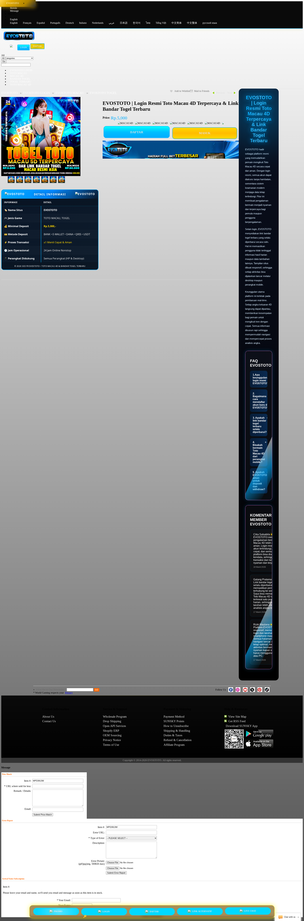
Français (27, 23)
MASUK (205, 133)
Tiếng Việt (161, 23)
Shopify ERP (111, 730)
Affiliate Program (174, 744)
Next (229, 92)
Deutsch (70, 23)
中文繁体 (192, 23)
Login (23, 47)
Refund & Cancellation (178, 740)
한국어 (136, 23)
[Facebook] (230, 689)
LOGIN (106, 911)
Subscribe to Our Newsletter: (50, 689)
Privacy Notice (112, 740)
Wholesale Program (115, 716)
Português (55, 23)
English (14, 23)
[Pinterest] (259, 689)
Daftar (37, 47)
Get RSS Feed (237, 721)
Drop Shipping (112, 721)
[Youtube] (245, 689)
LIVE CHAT (250, 911)
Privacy (69, 692)
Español (41, 23)
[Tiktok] (267, 689)
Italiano (83, 23)
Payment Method (174, 716)
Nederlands (97, 23)
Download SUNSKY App (242, 726)
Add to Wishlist (182, 91)
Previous (220, 92)
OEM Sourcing (112, 735)
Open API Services (114, 726)
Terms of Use (111, 744)
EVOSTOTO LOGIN (36, 93)
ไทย (148, 23)
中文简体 (176, 23)
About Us (48, 716)
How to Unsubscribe (176, 726)
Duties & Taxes (173, 735)
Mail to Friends (201, 91)
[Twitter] (252, 689)
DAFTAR (136, 132)
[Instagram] (238, 689)
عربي (112, 23)
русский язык (210, 23)
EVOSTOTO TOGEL (103, 93)
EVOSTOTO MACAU (69, 93)
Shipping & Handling (177, 730)
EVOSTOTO (9, 93)
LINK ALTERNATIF (202, 911)
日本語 (123, 23)
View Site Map (237, 716)
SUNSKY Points (174, 721)
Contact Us (49, 721)
